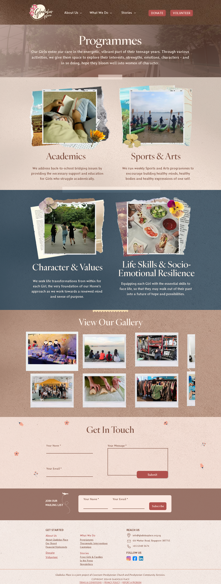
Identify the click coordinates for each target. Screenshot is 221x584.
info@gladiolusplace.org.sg (147, 535)
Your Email (53, 468)
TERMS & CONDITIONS (90, 582)
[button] (71, 12)
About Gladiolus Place (57, 539)
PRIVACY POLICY (112, 582)
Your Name (52, 445)
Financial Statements (56, 547)
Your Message (116, 445)
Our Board (51, 543)
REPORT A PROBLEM (131, 582)
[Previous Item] (32, 370)
